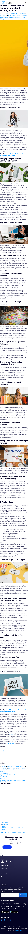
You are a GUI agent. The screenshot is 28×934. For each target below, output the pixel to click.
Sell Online (4, 868)
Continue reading (14, 850)
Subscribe (7, 847)
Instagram (5, 822)
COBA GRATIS (11, 743)
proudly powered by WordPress (16, 832)
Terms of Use (18, 930)
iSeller (19, 15)
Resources (4, 871)
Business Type (5, 874)
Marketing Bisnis (4, 17)
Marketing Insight (15, 17)
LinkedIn (4, 826)
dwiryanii (3, 13)
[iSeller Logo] (7, 2)
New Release (3, 15)
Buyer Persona (12, 15)
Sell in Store (4, 865)
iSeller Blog (3, 832)
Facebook (5, 824)
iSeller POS (24, 15)
